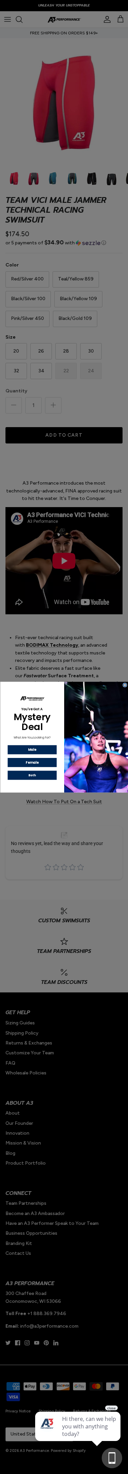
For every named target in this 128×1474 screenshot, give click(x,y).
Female (32, 762)
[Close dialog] (125, 685)
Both (32, 775)
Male (32, 749)
